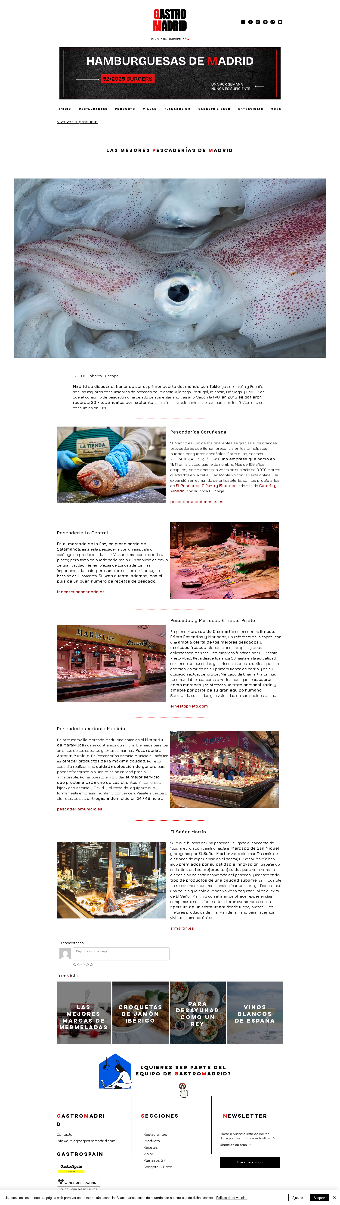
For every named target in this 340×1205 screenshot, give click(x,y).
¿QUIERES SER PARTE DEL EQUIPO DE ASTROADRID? (184, 1070)
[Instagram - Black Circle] (258, 22)
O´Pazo (208, 485)
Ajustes (297, 1197)
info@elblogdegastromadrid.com (86, 1140)
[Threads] (265, 22)
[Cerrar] (334, 1197)
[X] (250, 22)
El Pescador (188, 485)
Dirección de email (234, 1144)
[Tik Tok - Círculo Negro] (272, 22)
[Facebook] (243, 22)
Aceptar (319, 1197)
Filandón (228, 485)
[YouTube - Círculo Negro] (280, 22)
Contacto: (65, 1134)
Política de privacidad (231, 1197)
